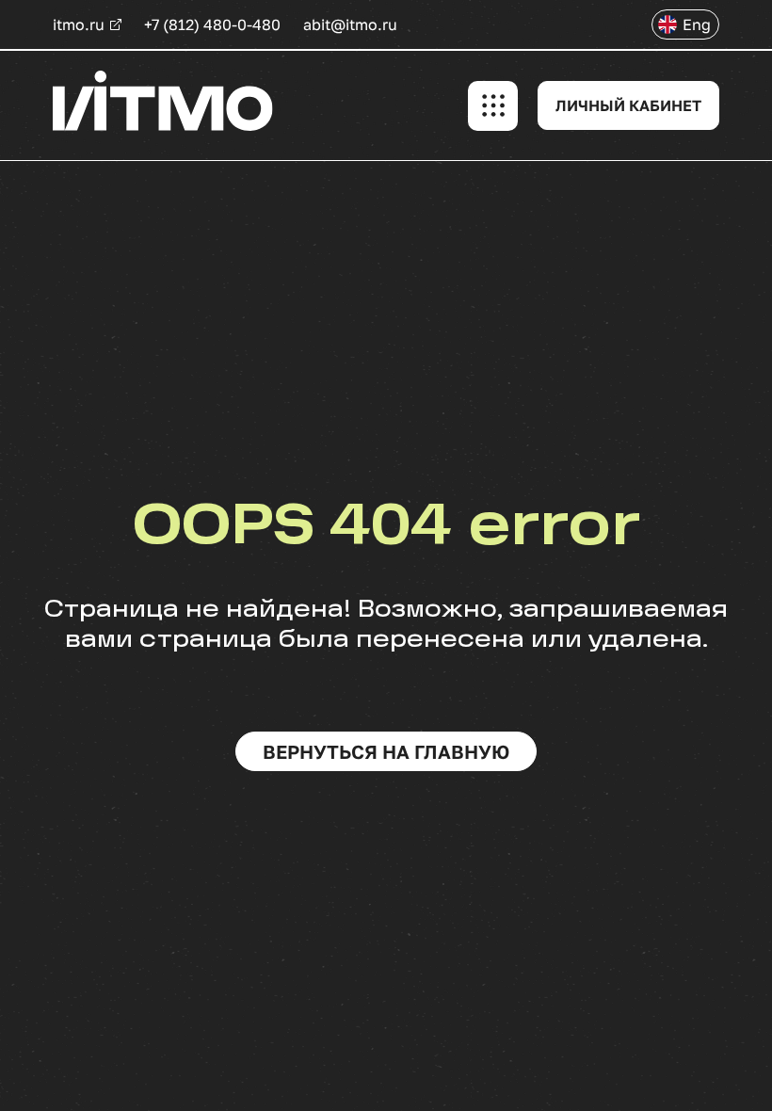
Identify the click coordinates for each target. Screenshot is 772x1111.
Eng (697, 24)
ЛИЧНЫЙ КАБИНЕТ (628, 105)
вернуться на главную (386, 751)
